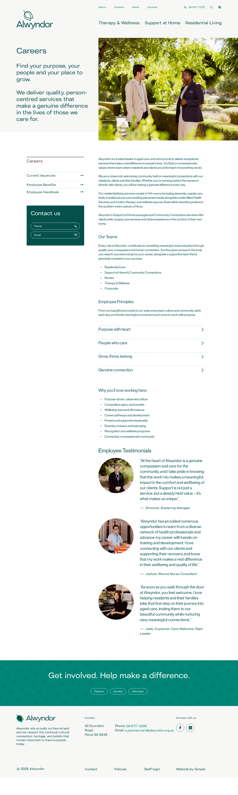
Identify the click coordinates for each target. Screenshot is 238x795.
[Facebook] (180, 728)
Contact (90, 717)
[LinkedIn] (190, 728)
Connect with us (186, 717)
